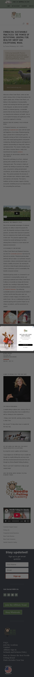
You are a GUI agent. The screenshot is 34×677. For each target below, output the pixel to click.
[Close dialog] (33, 326)
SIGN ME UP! (25, 344)
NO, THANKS (25, 347)
